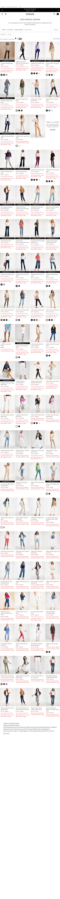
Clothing (10, 29)
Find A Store (56, 38)
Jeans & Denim (18, 29)
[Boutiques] (6, 14)
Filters (4, 34)
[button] (58, 14)
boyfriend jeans (45, 727)
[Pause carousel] (59, 10)
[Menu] (2, 14)
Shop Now (28, 10)
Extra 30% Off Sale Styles (30, 9)
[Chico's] (30, 14)
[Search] (54, 14)
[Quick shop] (39, 73)
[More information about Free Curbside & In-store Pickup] (16, 38)
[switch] (20, 39)
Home (3, 29)
